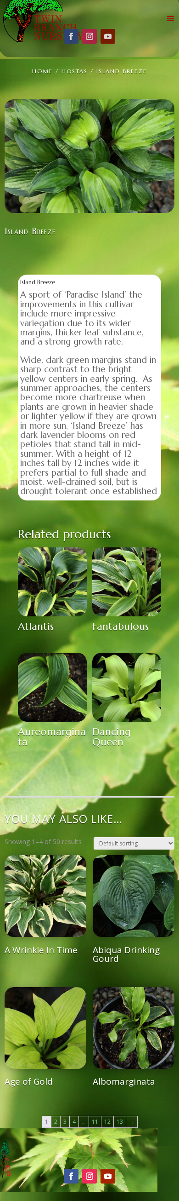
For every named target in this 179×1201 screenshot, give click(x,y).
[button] (160, 113)
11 (95, 1122)
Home (42, 71)
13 (120, 1122)
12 (107, 1122)
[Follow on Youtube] (108, 36)
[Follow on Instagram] (89, 36)
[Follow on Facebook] (71, 36)
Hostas (75, 71)
